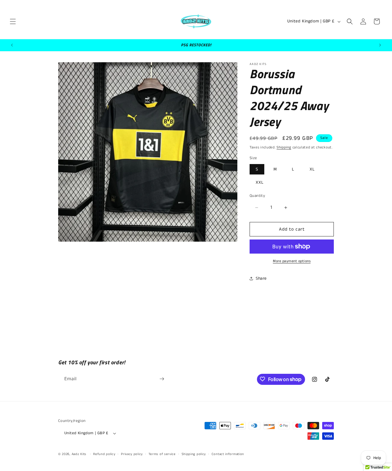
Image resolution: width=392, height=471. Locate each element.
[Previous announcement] (12, 45)
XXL (260, 182)
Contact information (228, 454)
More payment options (292, 261)
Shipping (284, 147)
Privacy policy (132, 454)
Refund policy (104, 454)
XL (312, 169)
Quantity (257, 196)
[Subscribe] (161, 379)
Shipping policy (194, 454)
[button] (13, 21)
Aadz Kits (79, 454)
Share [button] (261, 278)
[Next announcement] (380, 45)
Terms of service (162, 454)
